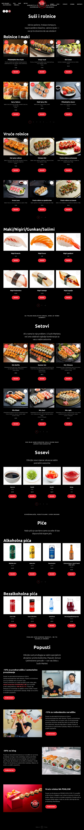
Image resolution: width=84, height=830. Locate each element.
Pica (14, 3)
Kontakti (79, 4)
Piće (58, 4)
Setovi (26, 3)
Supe (19, 3)
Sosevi (52, 4)
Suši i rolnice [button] (5, 3)
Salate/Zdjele (7, 4)
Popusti (65, 4)
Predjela (16, 4)
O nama (72, 4)
